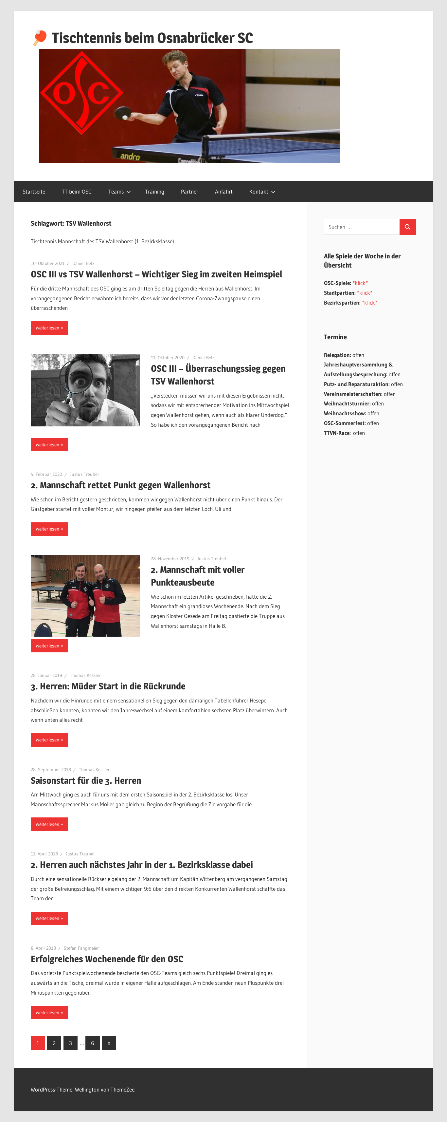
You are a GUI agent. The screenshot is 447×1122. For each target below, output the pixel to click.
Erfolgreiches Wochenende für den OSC (107, 958)
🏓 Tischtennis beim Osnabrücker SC (142, 38)
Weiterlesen (47, 328)
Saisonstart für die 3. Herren (86, 780)
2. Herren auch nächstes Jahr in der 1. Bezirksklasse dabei (142, 864)
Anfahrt (224, 191)
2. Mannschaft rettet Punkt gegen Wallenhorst (121, 485)
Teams (116, 191)
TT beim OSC (77, 191)
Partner (189, 191)
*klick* (360, 282)
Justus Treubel (84, 474)
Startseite (34, 191)
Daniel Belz (83, 263)
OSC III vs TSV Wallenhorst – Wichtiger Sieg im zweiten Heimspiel (156, 274)
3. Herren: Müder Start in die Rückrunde (108, 686)
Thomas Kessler (85, 675)
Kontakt (258, 191)
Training (154, 191)
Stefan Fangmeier (81, 948)
